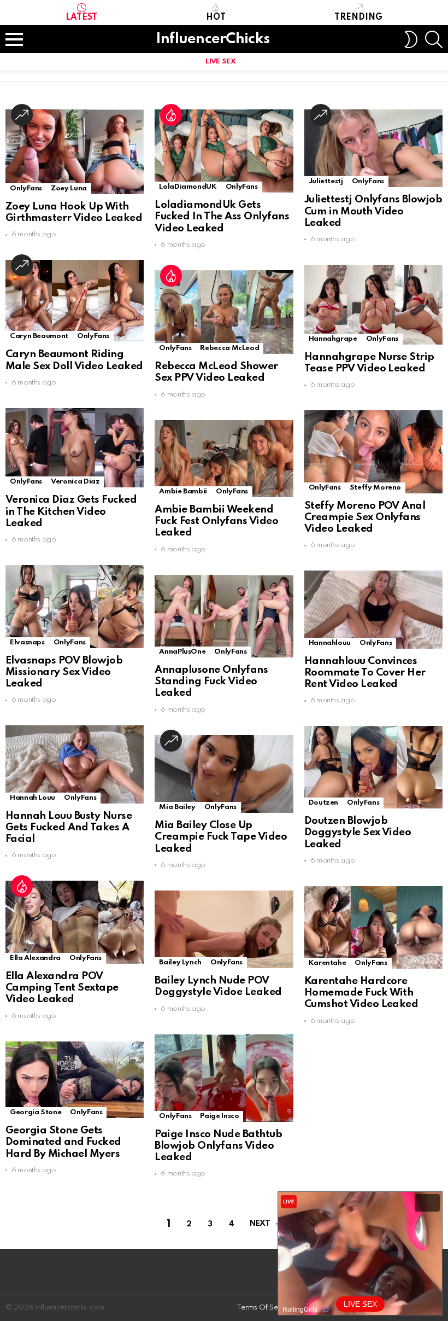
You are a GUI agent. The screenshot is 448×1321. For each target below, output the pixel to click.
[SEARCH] (434, 39)
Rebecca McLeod (229, 348)
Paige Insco (219, 1116)
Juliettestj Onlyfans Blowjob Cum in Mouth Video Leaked (373, 211)
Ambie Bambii (183, 491)
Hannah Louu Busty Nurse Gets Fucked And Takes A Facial (68, 828)
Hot (216, 17)
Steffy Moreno (375, 487)
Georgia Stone (35, 1112)
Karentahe (327, 963)
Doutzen (323, 802)
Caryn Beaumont (39, 336)
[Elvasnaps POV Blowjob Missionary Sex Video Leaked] (74, 606)
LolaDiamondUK (187, 186)
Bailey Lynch (180, 962)
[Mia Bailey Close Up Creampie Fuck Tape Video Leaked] (224, 774)
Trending (358, 17)
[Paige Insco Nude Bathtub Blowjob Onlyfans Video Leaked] (224, 1078)
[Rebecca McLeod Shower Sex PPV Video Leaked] (224, 312)
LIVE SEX (220, 61)
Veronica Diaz (75, 481)
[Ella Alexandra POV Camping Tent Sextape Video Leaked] (74, 922)
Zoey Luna (69, 188)
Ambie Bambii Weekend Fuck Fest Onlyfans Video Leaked (216, 521)
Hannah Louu (32, 797)
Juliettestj (326, 181)
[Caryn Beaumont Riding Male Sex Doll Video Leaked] (74, 301)
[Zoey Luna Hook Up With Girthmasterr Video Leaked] (74, 151)
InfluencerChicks (212, 39)
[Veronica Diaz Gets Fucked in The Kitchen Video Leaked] (74, 448)
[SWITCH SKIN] (411, 39)
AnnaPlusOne (182, 651)
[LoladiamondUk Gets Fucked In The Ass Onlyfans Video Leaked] (224, 151)
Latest (81, 17)
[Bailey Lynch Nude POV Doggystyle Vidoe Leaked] (224, 929)
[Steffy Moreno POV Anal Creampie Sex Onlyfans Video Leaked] (373, 451)
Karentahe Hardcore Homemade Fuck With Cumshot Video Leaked (361, 993)
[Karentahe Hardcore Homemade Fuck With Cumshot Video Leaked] (373, 927)
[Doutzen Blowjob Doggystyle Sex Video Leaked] (373, 767)
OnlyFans (26, 188)
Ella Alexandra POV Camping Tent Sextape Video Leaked (62, 988)
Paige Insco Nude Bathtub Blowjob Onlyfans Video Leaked (218, 1146)
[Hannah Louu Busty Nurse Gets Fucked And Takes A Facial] (74, 764)
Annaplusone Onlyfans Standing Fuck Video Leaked (211, 682)
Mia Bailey (177, 807)
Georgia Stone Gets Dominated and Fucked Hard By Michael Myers (63, 1142)
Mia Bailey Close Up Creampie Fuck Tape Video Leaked (221, 837)
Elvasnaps (27, 642)
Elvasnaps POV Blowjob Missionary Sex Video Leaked (63, 672)
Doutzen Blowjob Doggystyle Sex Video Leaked (357, 832)
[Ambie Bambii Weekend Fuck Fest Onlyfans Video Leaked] (224, 458)
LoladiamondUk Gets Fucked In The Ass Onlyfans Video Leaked (222, 217)
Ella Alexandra (35, 958)
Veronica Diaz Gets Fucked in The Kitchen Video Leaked (71, 511)
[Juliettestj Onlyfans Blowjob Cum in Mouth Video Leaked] (373, 148)
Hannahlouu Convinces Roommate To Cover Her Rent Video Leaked (365, 673)
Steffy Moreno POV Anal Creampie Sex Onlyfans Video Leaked (365, 517)
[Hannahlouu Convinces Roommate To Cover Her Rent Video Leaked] (373, 609)
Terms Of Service (265, 1307)
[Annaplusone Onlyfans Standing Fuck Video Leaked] (224, 616)
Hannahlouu (330, 643)
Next (260, 1223)
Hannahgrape (333, 338)
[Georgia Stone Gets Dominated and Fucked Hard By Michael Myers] (74, 1079)
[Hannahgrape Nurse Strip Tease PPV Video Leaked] (373, 305)
